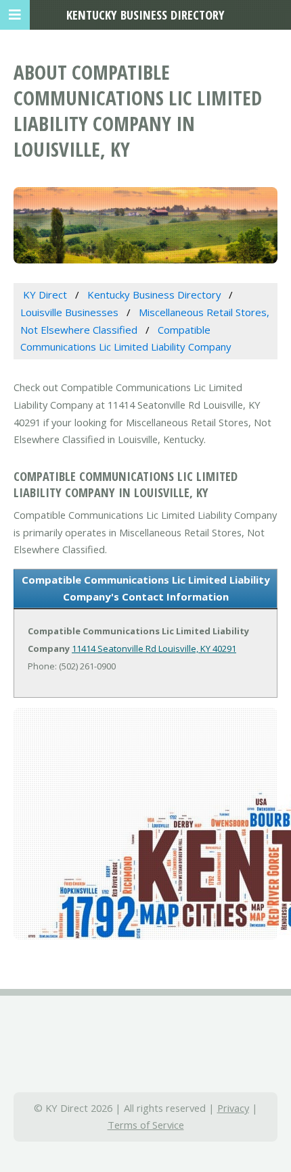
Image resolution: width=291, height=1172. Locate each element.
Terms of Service (146, 1124)
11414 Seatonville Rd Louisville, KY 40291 (154, 648)
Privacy (233, 1108)
